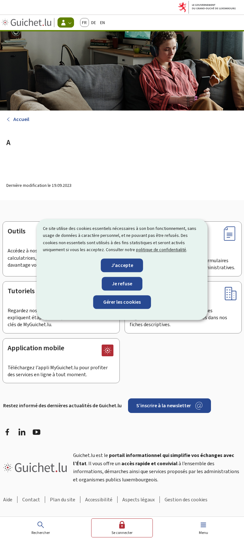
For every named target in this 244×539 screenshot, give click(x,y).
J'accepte (122, 265)
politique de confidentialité (161, 250)
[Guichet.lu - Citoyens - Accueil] (27, 22)
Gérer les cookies (122, 302)
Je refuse (122, 283)
